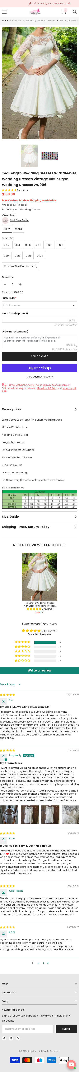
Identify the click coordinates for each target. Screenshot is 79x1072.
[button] (9, 190)
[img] (7, 694)
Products (16, 20)
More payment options (39, 376)
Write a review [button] (39, 670)
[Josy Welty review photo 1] (9, 814)
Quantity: (8, 277)
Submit (66, 1029)
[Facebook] (4, 1038)
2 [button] (38, 963)
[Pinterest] (11, 1038)
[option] (39, 83)
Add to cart (39, 356)
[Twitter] (18, 1038)
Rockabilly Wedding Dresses (40, 20)
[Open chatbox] (71, 1064)
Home (5, 20)
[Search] (74, 11)
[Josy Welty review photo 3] (50, 814)
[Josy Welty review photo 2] (30, 814)
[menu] (4, 11)
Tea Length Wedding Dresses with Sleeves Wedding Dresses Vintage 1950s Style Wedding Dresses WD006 (40, 604)
